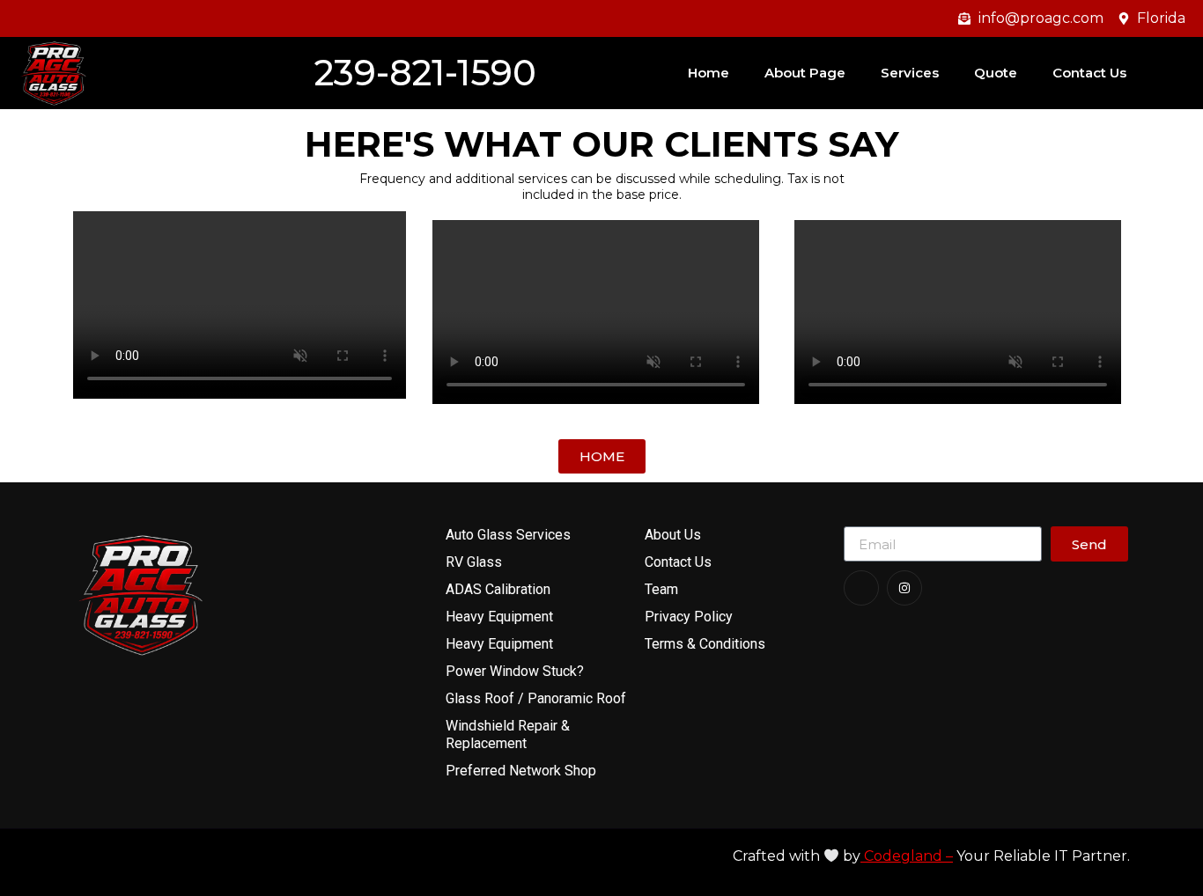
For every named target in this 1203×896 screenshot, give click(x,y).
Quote (995, 72)
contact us (1089, 72)
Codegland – (906, 856)
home (708, 72)
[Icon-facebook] (861, 588)
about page (804, 72)
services (910, 72)
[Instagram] (904, 588)
